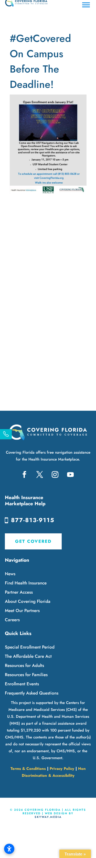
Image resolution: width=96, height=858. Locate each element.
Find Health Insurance (26, 583)
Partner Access (19, 592)
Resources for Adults (24, 665)
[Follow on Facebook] (24, 474)
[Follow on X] (39, 474)
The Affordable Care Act (28, 656)
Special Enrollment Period (30, 647)
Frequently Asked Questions (31, 693)
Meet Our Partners (22, 610)
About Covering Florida (27, 601)
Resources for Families (26, 675)
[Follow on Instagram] (55, 474)
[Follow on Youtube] (70, 474)
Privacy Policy (62, 768)
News (10, 574)
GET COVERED (33, 541)
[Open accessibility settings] (9, 849)
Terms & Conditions (28, 768)
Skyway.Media (48, 817)
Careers (12, 620)
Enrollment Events (22, 684)
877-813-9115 (33, 520)
